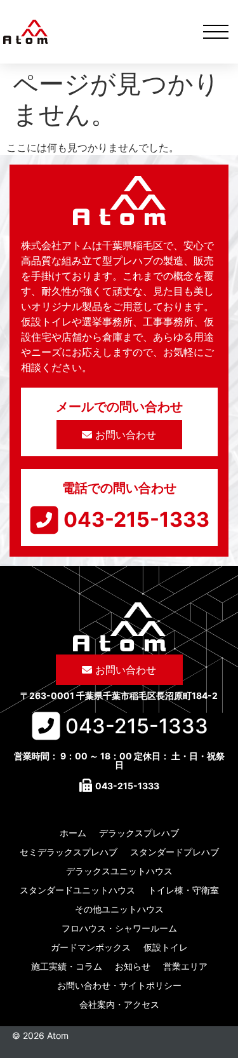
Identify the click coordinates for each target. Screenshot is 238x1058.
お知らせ (132, 966)
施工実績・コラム (66, 966)
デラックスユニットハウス (119, 870)
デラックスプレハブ (139, 832)
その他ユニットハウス (119, 909)
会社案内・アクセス (119, 1004)
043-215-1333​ (136, 519)
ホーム (73, 832)
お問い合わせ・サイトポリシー (119, 985)
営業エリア (185, 966)
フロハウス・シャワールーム (119, 928)
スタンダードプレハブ (174, 851)
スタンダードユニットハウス (77, 890)
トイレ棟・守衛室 (183, 890)
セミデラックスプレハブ (68, 851)
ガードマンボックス (91, 947)
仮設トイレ (165, 947)
